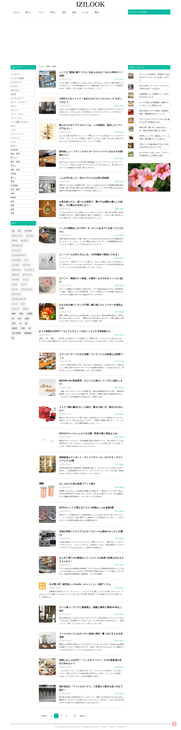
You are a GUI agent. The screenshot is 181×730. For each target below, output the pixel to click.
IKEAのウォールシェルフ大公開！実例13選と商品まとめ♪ (88, 433)
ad (13, 231)
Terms (112, 727)
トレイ (23, 284)
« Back (44, 716)
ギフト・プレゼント (19, 102)
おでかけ (14, 86)
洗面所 (14, 328)
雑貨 (12, 205)
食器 (12, 209)
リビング (15, 309)
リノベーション (17, 134)
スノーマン (29, 270)
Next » (83, 716)
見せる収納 (16, 333)
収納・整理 (15, 154)
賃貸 (12, 201)
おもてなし (15, 90)
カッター (29, 236)
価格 (13, 314)
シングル (15, 265)
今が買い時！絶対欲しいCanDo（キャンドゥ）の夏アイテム (80, 584)
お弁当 (13, 94)
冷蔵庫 (29, 314)
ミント (14, 304)
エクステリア (16, 82)
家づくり (14, 158)
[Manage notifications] (174, 724)
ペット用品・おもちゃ (20, 122)
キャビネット (17, 245)
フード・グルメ (17, 114)
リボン (25, 309)
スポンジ (15, 275)
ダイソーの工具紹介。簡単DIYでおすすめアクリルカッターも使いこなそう (154, 77)
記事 (12, 193)
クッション (16, 250)
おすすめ (28, 231)
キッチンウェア (17, 98)
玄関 (23, 328)
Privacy (103, 727)
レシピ (13, 142)
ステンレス (16, 270)
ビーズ (14, 289)
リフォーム (15, 138)
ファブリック (26, 289)
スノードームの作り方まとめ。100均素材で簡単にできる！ (89, 254)
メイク (13, 130)
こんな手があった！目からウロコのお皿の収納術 (84, 178)
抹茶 (13, 323)
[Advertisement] (90, 39)
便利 (21, 314)
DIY (19, 231)
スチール (26, 265)
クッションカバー (19, 255)
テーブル (15, 280)
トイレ (25, 280)
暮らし (13, 177)
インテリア (15, 74)
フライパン (16, 294)
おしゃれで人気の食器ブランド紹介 (77, 483)
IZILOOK (90, 4)
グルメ (13, 106)
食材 (12, 213)
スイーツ (14, 110)
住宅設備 (14, 150)
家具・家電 (15, 162)
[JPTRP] (149, 191)
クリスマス (16, 260)
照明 (12, 181)
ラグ (23, 304)
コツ (26, 260)
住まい (13, 146)
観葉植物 (28, 333)
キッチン (24, 241)
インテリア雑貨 (17, 78)
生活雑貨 (14, 185)
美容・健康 (15, 189)
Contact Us (121, 727)
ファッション (16, 118)
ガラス (14, 241)
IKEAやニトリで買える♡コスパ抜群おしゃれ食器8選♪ (87, 507)
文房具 (13, 174)
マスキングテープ (19, 299)
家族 (27, 319)
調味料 (13, 197)
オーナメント (17, 236)
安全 (19, 319)
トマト (14, 284)
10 (75, 716)
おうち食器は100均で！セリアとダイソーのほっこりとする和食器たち (75, 331)
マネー (13, 126)
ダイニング (27, 275)
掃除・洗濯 (15, 170)
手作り (13, 166)
